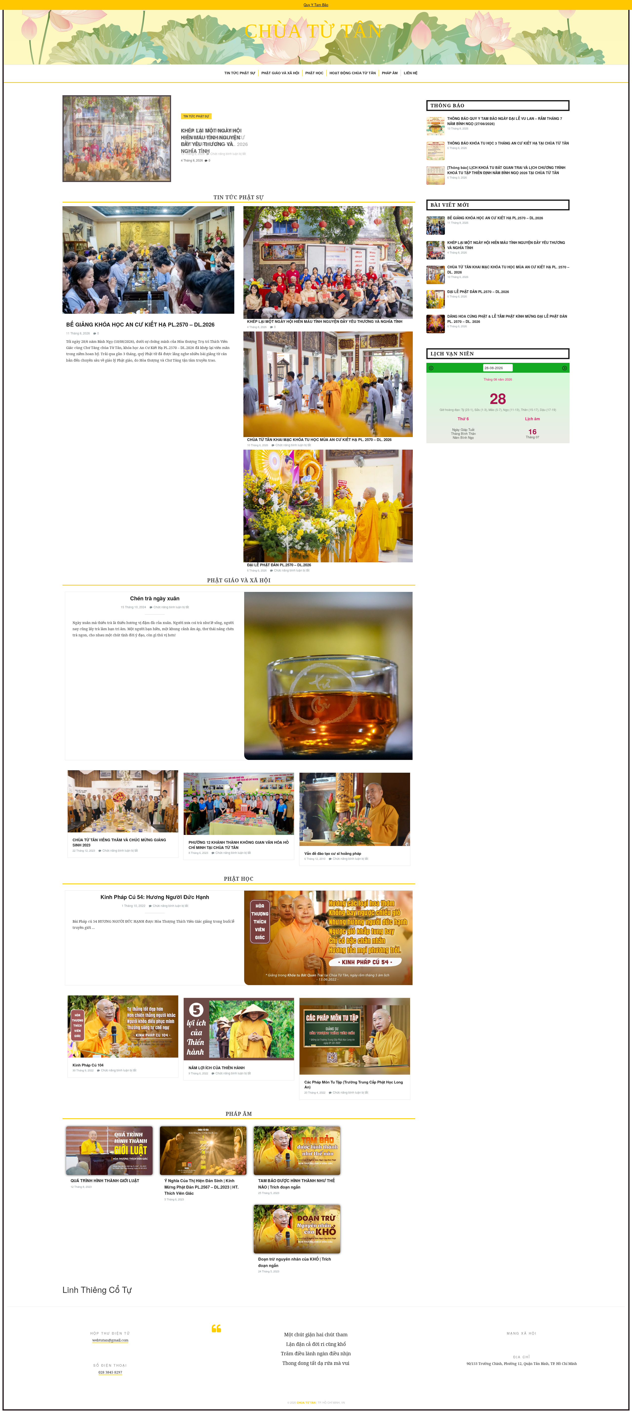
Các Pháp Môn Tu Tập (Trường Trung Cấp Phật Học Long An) (353, 1084)
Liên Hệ (410, 73)
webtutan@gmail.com (110, 1340)
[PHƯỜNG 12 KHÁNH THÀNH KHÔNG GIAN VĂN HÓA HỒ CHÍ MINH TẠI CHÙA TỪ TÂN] (239, 803)
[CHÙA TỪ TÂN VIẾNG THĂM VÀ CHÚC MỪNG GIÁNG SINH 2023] (123, 800)
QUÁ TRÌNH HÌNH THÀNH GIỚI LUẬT (105, 1180)
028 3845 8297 (110, 1372)
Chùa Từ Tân (313, 31)
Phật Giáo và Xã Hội (280, 73)
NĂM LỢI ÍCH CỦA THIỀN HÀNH (217, 1067)
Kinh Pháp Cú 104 (88, 1065)
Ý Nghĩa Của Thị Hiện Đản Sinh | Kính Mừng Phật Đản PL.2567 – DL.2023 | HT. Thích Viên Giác (201, 1187)
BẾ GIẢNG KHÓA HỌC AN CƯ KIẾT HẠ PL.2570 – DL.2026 (140, 324)
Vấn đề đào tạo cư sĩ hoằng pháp (332, 853)
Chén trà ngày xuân (154, 598)
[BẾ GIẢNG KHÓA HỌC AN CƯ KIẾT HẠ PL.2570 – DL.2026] (148, 261)
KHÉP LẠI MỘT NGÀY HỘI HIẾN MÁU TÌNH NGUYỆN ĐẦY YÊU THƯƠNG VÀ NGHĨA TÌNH (324, 321)
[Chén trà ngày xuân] (328, 676)
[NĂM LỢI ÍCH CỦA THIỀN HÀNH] (239, 1028)
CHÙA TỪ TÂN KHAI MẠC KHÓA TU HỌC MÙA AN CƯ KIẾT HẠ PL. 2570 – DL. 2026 (319, 439)
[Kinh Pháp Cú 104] (123, 1026)
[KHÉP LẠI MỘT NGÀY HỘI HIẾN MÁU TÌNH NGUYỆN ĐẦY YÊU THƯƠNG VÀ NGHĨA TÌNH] (328, 261)
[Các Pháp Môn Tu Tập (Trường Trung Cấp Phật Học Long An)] (354, 1035)
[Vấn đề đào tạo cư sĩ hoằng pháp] (354, 808)
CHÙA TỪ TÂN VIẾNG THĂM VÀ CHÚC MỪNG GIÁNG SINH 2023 (119, 842)
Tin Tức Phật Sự (239, 73)
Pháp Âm (390, 73)
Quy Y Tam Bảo (316, 4)
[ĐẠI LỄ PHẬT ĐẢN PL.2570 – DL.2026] (328, 505)
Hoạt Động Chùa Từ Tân (353, 73)
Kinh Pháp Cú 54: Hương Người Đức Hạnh (154, 897)
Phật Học (314, 73)
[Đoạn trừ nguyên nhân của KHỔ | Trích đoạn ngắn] (297, 1228)
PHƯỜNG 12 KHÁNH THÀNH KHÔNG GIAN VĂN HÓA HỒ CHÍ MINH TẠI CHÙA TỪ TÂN (239, 845)
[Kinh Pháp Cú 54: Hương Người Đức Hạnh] (328, 938)
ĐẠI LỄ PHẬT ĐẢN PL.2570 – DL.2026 (214, 134)
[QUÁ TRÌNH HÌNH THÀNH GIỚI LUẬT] (109, 1150)
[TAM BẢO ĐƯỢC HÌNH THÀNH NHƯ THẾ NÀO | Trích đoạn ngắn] (297, 1150)
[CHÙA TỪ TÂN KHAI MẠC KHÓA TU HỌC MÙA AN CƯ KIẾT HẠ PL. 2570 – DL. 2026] (328, 383)
